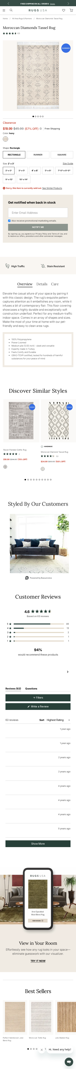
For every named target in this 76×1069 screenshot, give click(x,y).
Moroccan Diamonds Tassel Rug (49, 18)
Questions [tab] (31, 689)
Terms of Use (57, 234)
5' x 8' (48, 170)
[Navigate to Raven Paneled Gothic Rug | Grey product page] (21, 420)
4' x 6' (35, 170)
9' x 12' (9, 179)
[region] (38, 672)
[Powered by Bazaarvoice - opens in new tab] (38, 578)
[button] (11, 33)
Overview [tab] (25, 284)
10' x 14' (23, 179)
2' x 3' (8, 170)
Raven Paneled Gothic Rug (15, 450)
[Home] (38, 10)
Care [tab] (55, 284)
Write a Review (44, 707)
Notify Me (38, 227)
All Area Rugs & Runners (22, 18)
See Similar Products (52, 188)
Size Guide (68, 163)
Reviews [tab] (13, 689)
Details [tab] (41, 284)
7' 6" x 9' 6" (64, 170)
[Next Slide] (68, 672)
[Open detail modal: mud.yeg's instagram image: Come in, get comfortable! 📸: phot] (39, 543)
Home (5, 18)
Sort (42, 719)
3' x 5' (22, 170)
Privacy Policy (41, 234)
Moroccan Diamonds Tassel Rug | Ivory (37, 751)
